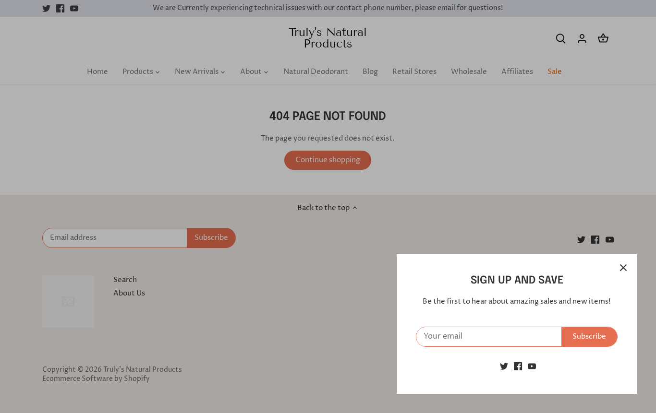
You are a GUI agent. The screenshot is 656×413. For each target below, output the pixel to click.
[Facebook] (518, 366)
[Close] (623, 267)
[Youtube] (532, 366)
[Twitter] (504, 366)
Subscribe (589, 336)
